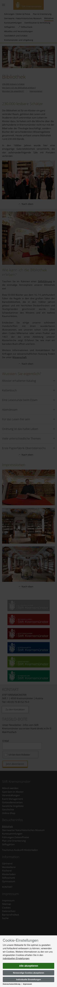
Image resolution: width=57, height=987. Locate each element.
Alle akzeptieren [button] (28, 965)
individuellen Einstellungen (16, 958)
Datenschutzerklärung (11, 984)
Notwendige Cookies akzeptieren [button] (28, 973)
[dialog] (28, 961)
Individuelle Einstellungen (28, 979)
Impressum (27, 984)
